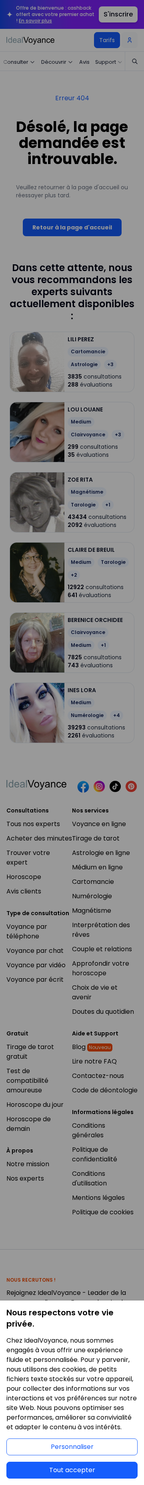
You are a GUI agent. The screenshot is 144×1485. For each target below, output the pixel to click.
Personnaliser (72, 1446)
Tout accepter (72, 1470)
